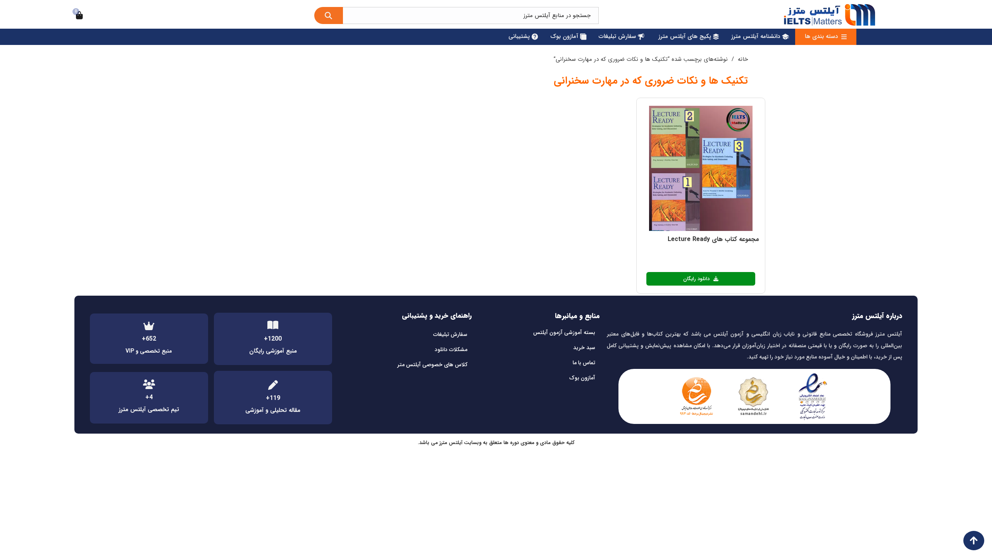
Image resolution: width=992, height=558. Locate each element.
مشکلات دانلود (451, 349)
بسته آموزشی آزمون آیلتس (564, 332)
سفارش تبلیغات (450, 334)
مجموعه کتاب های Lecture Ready (713, 239)
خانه (743, 59)
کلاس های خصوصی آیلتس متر (432, 364)
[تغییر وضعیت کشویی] (844, 37)
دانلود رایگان (696, 279)
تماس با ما (584, 362)
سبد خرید (584, 347)
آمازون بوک (582, 378)
